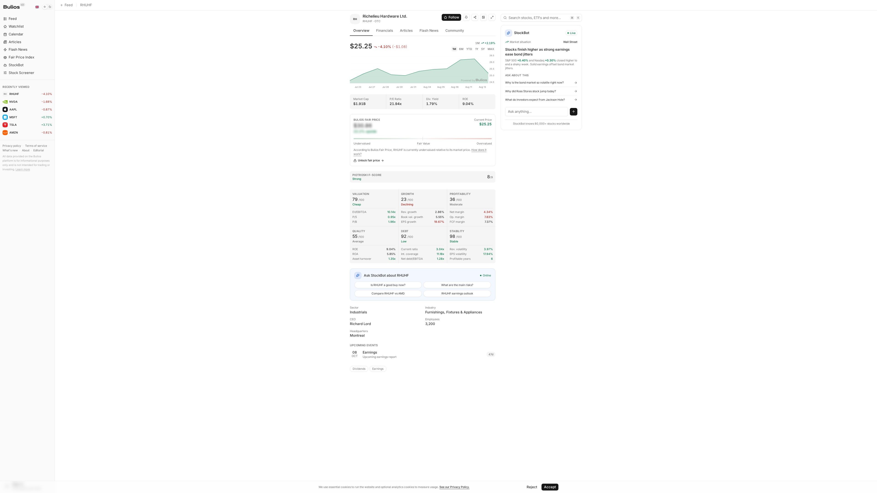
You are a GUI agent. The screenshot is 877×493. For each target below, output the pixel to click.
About (25, 150)
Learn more (23, 169)
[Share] (474, 17)
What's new (10, 150)
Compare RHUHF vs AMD (388, 293)
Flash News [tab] (429, 30)
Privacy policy (12, 145)
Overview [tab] (361, 30)
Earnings (377, 368)
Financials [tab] (384, 30)
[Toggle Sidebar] (54, 246)
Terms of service (36, 145)
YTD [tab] (469, 49)
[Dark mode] (47, 7)
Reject (532, 487)
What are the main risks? (457, 285)
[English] (37, 7)
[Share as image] (483, 17)
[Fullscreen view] (492, 17)
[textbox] (536, 111)
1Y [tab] (476, 49)
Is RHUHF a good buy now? (388, 285)
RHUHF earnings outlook (457, 293)
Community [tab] (454, 30)
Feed (69, 5)
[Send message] (574, 112)
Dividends (359, 368)
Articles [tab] (406, 30)
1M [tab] (454, 49)
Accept (550, 487)
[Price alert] (466, 17)
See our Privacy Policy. (454, 487)
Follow (454, 17)
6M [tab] (461, 49)
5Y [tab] (483, 49)
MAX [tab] (491, 49)
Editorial (38, 150)
